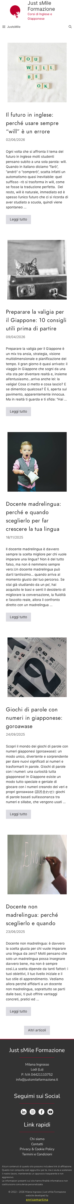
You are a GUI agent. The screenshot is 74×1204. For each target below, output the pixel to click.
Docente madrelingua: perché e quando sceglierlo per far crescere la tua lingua (33, 516)
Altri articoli (37, 1030)
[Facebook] (41, 1112)
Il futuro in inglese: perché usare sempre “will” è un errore (32, 123)
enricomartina (37, 1199)
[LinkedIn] (24, 1112)
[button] (70, 27)
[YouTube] (50, 1112)
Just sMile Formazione (41, 6)
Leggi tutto (20, 218)
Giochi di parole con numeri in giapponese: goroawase (34, 717)
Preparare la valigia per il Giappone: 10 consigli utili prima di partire (36, 320)
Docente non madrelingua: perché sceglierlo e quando (32, 914)
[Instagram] (33, 1112)
